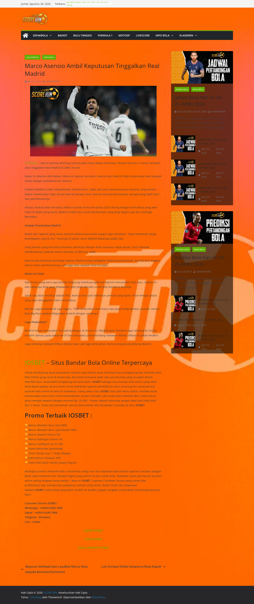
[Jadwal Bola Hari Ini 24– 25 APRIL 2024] (202, 67)
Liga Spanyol (32, 57)
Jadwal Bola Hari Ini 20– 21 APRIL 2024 (212, 189)
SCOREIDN (31, 163)
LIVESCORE (143, 35)
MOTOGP (124, 35)
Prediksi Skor (182, 249)
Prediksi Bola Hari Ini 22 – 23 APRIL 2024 (214, 301)
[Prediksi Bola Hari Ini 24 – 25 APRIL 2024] (202, 227)
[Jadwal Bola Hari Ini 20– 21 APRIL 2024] (183, 194)
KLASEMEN (186, 35)
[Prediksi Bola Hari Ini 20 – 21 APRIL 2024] (183, 342)
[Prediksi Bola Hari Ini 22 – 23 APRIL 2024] (183, 304)
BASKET (62, 35)
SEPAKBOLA (40, 35)
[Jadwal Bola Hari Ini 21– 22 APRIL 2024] (183, 170)
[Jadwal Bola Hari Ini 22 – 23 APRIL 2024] (183, 146)
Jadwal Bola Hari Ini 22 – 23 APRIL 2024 (213, 141)
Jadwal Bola (182, 89)
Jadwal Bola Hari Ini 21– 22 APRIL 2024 (212, 165)
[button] (50, 35)
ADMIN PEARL (53, 81)
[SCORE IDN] (25, 35)
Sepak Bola (49, 57)
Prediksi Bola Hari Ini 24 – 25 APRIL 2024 (200, 260)
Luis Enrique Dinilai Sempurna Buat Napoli (131, 566)
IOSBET (35, 362)
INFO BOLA (162, 35)
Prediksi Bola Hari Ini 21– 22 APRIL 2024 (198, 320)
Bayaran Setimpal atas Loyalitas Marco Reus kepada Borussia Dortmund (56, 569)
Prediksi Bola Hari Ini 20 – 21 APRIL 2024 (214, 337)
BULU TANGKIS (82, 35)
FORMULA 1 (105, 35)
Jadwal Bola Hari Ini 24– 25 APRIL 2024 (198, 100)
